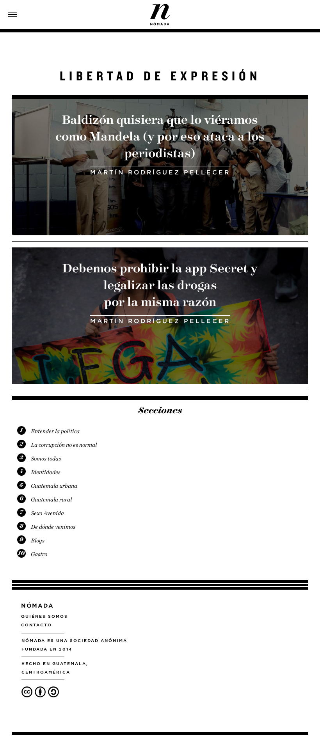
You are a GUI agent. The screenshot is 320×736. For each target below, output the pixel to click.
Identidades (45, 472)
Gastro (39, 554)
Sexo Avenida (47, 513)
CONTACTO (36, 624)
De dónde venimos (53, 526)
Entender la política (55, 431)
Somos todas (46, 458)
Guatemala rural (51, 499)
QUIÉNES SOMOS (44, 616)
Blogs (37, 540)
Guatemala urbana (54, 485)
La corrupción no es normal (64, 444)
